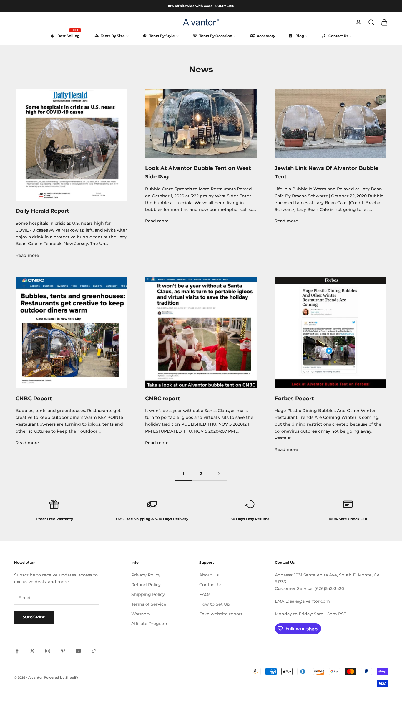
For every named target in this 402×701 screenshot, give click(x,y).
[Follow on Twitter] (32, 651)
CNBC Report (34, 398)
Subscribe (34, 616)
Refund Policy (146, 584)
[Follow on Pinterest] (63, 651)
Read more (27, 255)
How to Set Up (214, 604)
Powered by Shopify (61, 677)
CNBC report (162, 398)
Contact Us (210, 584)
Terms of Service (148, 604)
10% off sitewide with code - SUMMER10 (201, 6)
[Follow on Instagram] (48, 651)
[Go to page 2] (218, 473)
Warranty (140, 613)
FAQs (204, 594)
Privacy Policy (145, 575)
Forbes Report (294, 398)
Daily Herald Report (42, 211)
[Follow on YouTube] (78, 651)
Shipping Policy (148, 594)
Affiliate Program (149, 623)
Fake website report (220, 613)
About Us (209, 575)
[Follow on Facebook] (17, 651)
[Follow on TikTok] (94, 651)
